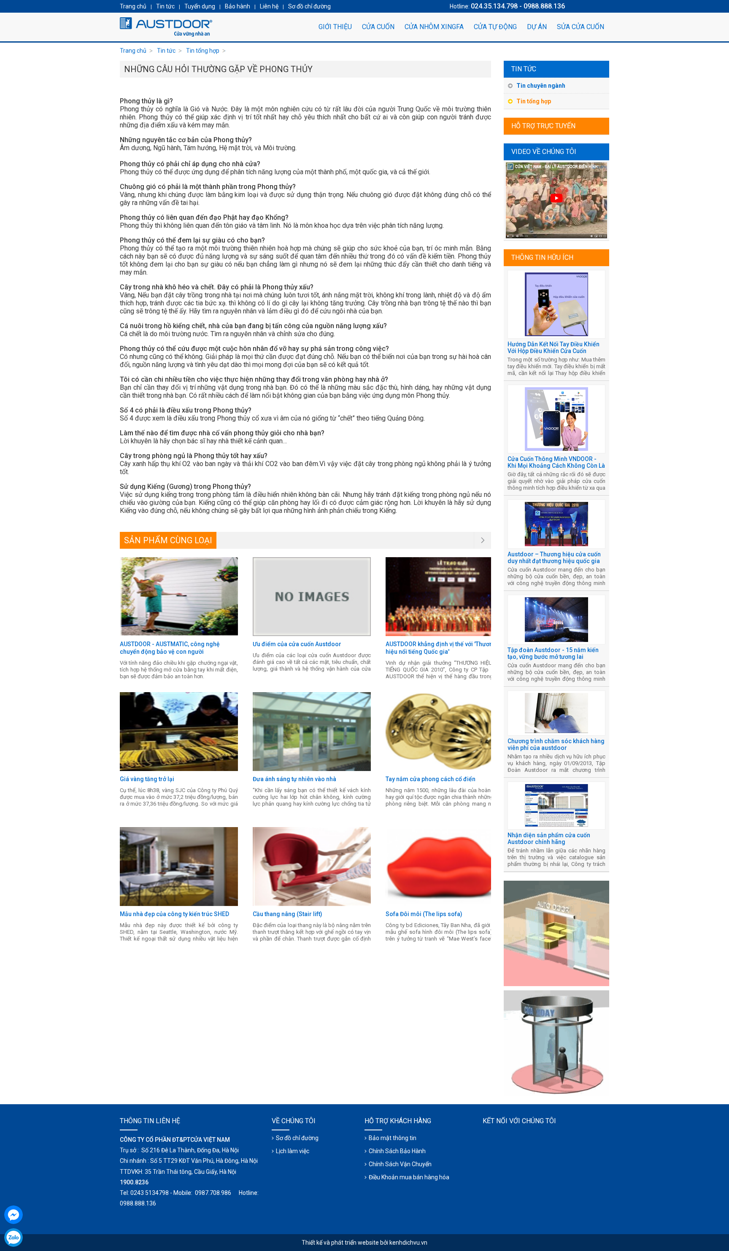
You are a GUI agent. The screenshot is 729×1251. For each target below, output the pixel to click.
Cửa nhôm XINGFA (434, 27)
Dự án (537, 27)
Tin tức (523, 69)
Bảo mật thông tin (392, 1138)
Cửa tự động (495, 27)
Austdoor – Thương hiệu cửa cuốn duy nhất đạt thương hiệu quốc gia (554, 557)
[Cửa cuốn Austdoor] (166, 27)
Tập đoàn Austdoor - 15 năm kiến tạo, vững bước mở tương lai (553, 653)
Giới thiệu (335, 27)
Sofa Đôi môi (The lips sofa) (424, 914)
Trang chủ (133, 50)
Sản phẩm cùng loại (168, 540)
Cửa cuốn (378, 27)
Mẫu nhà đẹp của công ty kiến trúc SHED (174, 914)
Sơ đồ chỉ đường (297, 1138)
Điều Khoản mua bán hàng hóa (409, 1177)
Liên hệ (269, 6)
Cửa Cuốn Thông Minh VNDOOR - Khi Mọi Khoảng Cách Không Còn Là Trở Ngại (556, 466)
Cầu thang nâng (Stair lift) (287, 914)
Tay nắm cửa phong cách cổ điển (430, 779)
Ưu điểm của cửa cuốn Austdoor (297, 644)
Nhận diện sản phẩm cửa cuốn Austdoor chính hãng (549, 838)
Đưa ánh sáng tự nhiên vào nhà (294, 779)
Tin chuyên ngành (540, 85)
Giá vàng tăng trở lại (147, 779)
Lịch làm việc (292, 1151)
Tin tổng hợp (533, 101)
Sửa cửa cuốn (580, 27)
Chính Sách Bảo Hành (397, 1151)
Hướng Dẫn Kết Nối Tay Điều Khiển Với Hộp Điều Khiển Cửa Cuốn (553, 347)
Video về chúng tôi (543, 152)
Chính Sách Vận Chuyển (400, 1164)
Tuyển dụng (199, 6)
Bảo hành (237, 6)
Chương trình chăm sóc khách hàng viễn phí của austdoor (556, 744)
